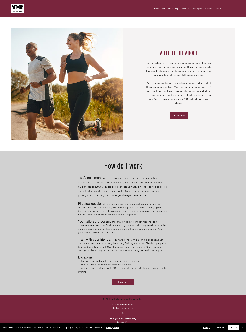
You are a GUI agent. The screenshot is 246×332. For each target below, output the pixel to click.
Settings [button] (206, 327)
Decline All (219, 327)
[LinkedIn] (123, 313)
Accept (234, 327)
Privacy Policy (112, 327)
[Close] (242, 327)
